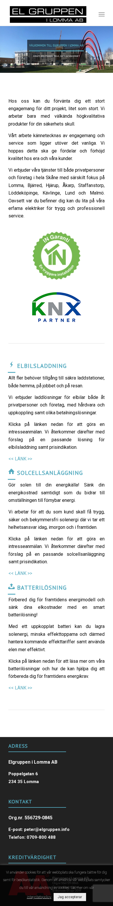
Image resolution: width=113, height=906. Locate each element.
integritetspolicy (39, 897)
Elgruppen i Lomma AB (32, 762)
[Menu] (101, 14)
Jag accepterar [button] (70, 897)
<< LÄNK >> (20, 459)
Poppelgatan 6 (23, 773)
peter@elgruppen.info (47, 829)
